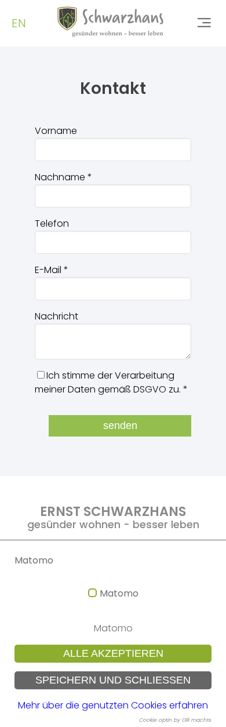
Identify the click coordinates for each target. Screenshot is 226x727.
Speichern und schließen (113, 680)
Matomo (119, 593)
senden (120, 425)
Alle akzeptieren (113, 653)
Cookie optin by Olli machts (175, 720)
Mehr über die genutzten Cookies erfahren (113, 705)
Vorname (56, 130)
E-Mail (51, 270)
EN (19, 23)
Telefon (52, 223)
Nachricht (56, 316)
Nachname (63, 177)
